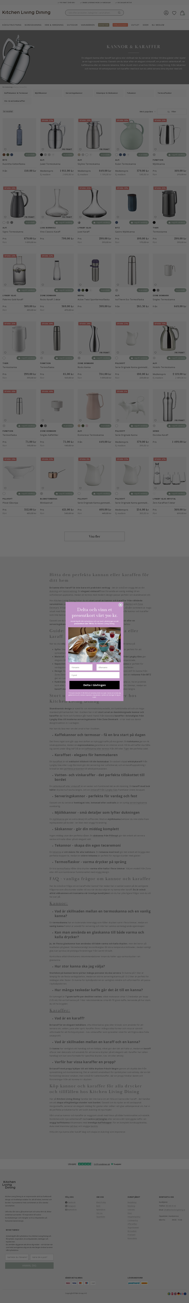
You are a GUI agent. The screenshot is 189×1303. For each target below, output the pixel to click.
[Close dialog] (120, 605)
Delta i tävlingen (94, 685)
